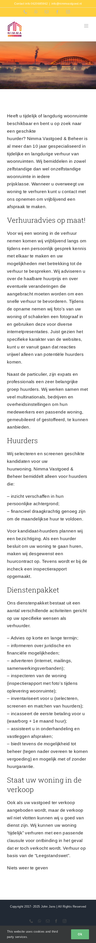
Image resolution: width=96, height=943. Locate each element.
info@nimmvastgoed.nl (66, 3)
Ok (80, 934)
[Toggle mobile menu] (86, 25)
